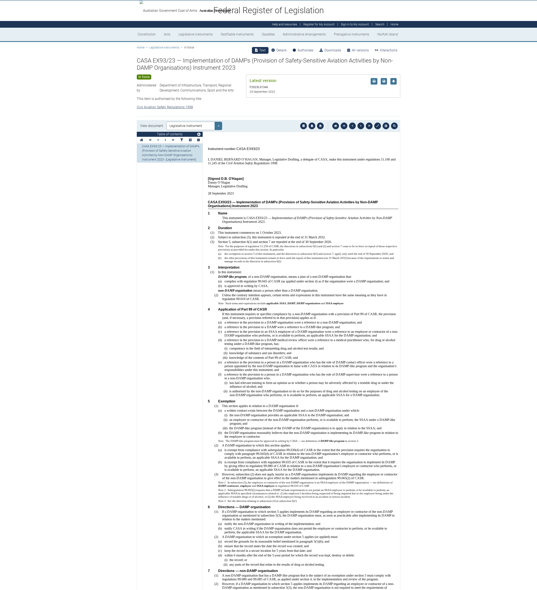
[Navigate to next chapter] (369, 126)
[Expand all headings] (190, 140)
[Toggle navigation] (199, 134)
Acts (167, 34)
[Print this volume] (386, 126)
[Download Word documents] (320, 126)
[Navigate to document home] (335, 126)
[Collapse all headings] (198, 140)
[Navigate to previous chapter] (344, 126)
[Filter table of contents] (181, 140)
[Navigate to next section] (360, 126)
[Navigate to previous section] (352, 126)
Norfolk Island (387, 34)
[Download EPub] (303, 126)
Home (141, 47)
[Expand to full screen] (377, 126)
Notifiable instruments (237, 34)
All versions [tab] (360, 50)
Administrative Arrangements (304, 34)
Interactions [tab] (388, 50)
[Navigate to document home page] (141, 140)
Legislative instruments (196, 34)
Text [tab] (262, 50)
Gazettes (268, 34)
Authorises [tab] (305, 50)
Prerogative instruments (351, 34)
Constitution (147, 34)
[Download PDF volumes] (312, 126)
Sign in (355, 24)
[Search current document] (394, 126)
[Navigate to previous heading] (158, 140)
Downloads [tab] (333, 50)
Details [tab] (281, 50)
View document (151, 126)
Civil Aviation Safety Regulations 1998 (165, 107)
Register (319, 24)
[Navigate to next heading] (165, 140)
